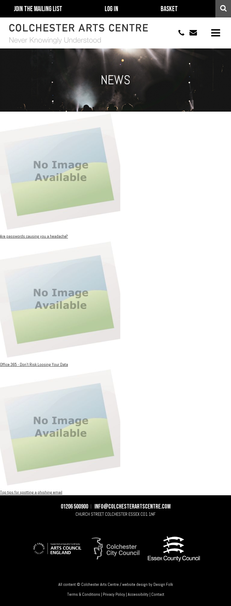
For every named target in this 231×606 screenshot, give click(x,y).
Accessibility (138, 594)
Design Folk (163, 584)
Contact (157, 594)
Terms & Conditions (83, 594)
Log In (111, 9)
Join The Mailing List (38, 9)
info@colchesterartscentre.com (190, 33)
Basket (169, 9)
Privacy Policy (114, 594)
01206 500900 (178, 33)
